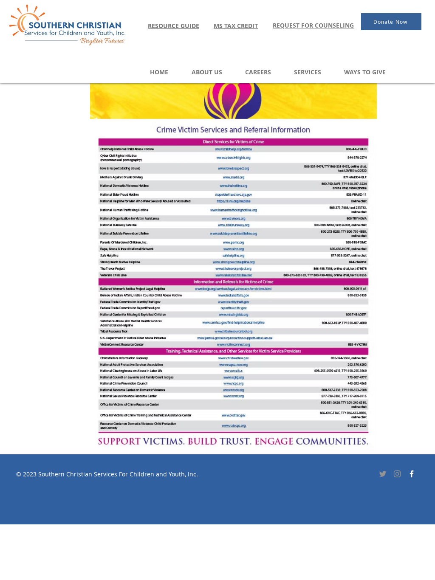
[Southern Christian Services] (411, 474)
